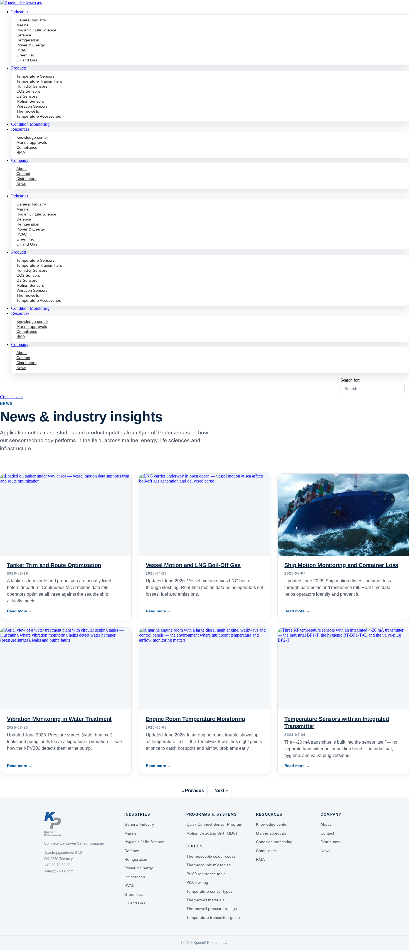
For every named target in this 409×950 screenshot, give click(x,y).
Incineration (134, 877)
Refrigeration (27, 40)
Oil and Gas (26, 60)
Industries (19, 11)
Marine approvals (31, 142)
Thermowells (27, 111)
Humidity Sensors (31, 86)
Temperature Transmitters (39, 81)
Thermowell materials (205, 900)
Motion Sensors (30, 101)
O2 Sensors (26, 96)
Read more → (19, 611)
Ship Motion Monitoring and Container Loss (341, 565)
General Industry (31, 20)
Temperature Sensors (35, 76)
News (21, 183)
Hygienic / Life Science (36, 30)
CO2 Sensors (28, 91)
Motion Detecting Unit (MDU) (211, 833)
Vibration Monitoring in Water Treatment (59, 719)
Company (19, 160)
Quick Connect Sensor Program (214, 824)
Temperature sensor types (209, 891)
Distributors (26, 178)
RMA (20, 152)
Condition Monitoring (30, 124)
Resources (20, 129)
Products (18, 68)
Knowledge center (32, 137)
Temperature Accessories (38, 116)
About (21, 168)
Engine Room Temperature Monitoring (195, 719)
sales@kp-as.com (58, 871)
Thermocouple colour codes (211, 856)
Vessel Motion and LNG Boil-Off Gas (193, 565)
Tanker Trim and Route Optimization (54, 565)
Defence (23, 35)
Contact (23, 173)
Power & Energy (30, 45)
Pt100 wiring (197, 882)
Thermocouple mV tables (208, 865)
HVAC (21, 50)
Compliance (26, 147)
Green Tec (25, 55)
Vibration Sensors (32, 106)
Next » (221, 790)
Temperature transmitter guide (213, 917)
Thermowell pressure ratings (211, 908)
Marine (22, 25)
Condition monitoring (274, 842)
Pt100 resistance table (206, 874)
